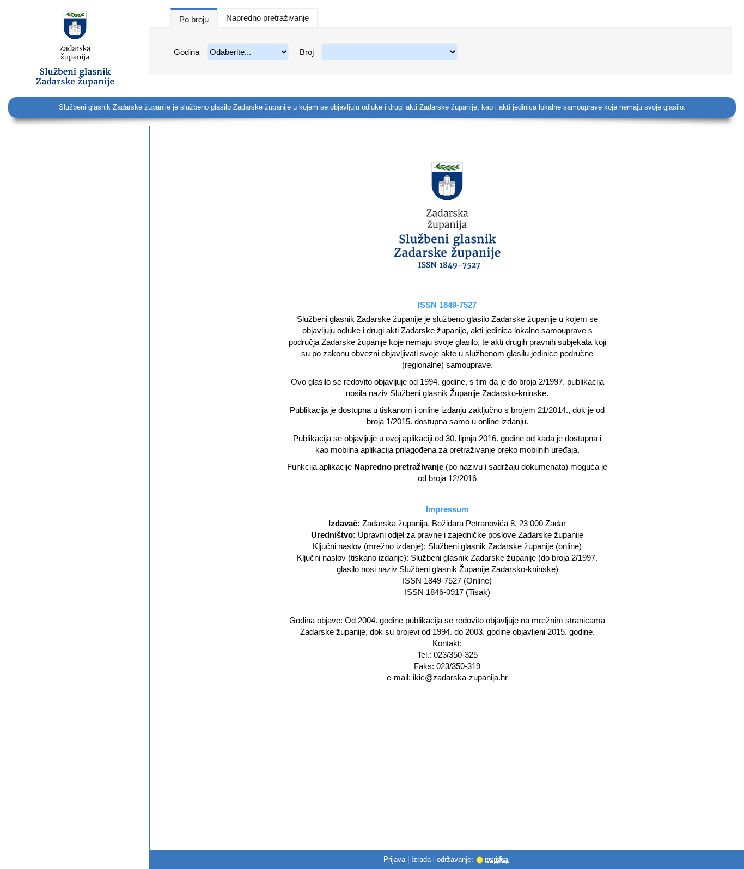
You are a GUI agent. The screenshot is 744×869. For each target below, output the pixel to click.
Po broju (194, 19)
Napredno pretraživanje (267, 17)
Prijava (394, 859)
